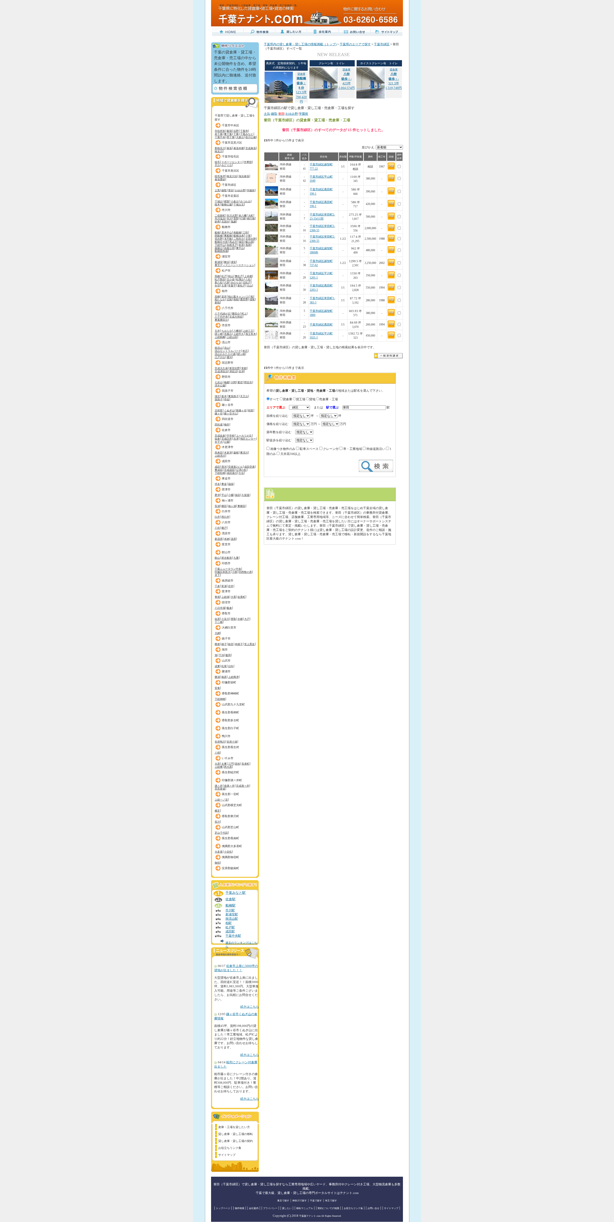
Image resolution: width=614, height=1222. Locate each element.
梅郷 (226, 382)
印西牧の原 (245, 571)
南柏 (236, 299)
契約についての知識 (328, 1208)
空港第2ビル (235, 466)
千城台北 (238, 204)
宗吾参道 (220, 788)
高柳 (217, 296)
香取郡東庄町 (230, 816)
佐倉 (217, 438)
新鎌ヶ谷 (241, 410)
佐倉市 (226, 430)
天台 (217, 165)
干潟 (221, 655)
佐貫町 (241, 596)
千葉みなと (246, 134)
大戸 (246, 618)
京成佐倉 (220, 435)
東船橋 (228, 235)
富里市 (226, 544)
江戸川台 (220, 357)
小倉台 (235, 201)
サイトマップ (227, 1155)
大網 (217, 633)
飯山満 (249, 241)
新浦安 (219, 262)
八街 (217, 527)
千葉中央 (220, 137)
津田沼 (233, 371)
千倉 (217, 586)
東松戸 (239, 276)
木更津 (228, 452)
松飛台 (240, 279)
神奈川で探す (299, 1200)
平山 (224, 495)
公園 (226, 441)
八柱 (248, 279)
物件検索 (239, 1208)
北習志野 (250, 238)
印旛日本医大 (222, 571)
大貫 (233, 596)
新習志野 (234, 368)
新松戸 (241, 285)
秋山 (230, 276)
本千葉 (219, 134)
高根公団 (229, 248)
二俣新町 (220, 215)
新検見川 (220, 148)
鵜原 (224, 676)
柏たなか (220, 299)
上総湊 (225, 596)
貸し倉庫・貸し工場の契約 (235, 1141)
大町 (250, 215)
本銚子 (239, 644)
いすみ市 (227, 758)
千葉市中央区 (230, 125)
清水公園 (220, 385)
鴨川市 (226, 736)
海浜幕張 (244, 176)
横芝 (217, 810)
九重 (236, 557)
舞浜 (226, 262)
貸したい (287, 1208)
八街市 (226, 522)
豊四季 (244, 299)
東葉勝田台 (221, 319)
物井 (226, 424)
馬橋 (217, 276)
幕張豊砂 (220, 179)
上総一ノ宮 (221, 799)
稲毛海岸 (220, 176)
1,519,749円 (393, 88)
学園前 (251, 190)
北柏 (229, 299)
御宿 (217, 862)
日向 (230, 666)
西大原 (228, 766)
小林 (234, 571)
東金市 (226, 478)
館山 (217, 557)
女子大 (219, 441)
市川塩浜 (220, 218)
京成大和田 (235, 316)
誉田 (230, 190)
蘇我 (229, 130)
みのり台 (236, 282)
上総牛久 (238, 333)
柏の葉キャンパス (238, 296)
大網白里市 (229, 627)
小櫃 (230, 495)
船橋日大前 (221, 241)
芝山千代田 (221, 832)
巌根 (236, 452)
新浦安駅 (231, 914)
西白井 (225, 516)
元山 (249, 285)
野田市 (226, 376)
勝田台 (236, 313)
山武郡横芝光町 (232, 805)
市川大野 (232, 215)
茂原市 (226, 533)
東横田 (241, 506)
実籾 (244, 368)
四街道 (219, 424)
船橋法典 (238, 235)
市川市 (226, 210)
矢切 (217, 285)
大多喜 (219, 851)
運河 (229, 357)
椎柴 (217, 644)
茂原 (233, 538)
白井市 (226, 511)
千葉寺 (244, 130)
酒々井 (219, 785)
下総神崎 (220, 699)
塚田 (241, 241)
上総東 (219, 766)
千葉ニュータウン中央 (228, 568)
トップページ (223, 1208)
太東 (224, 763)
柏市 (225, 291)
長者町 (245, 763)
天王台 (244, 396)
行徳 (242, 218)
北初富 (219, 410)
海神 (248, 245)
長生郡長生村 (230, 747)
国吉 (237, 763)
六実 (226, 282)
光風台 (228, 333)
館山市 (226, 552)
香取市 (226, 613)
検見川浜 (232, 176)
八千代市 (227, 308)
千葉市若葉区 (230, 196)
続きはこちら (249, 1006)
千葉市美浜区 (230, 170)
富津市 (226, 591)
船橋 (217, 232)
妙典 (217, 221)
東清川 (244, 452)
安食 (217, 688)
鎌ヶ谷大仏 (230, 413)
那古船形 (226, 557)
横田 (224, 506)
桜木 (217, 204)
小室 (248, 235)
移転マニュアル (304, 1208)
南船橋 (237, 232)
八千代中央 (221, 316)
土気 (217, 190)
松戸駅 (230, 927)
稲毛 (217, 162)
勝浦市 (226, 671)
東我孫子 (233, 396)
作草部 (248, 162)
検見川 (219, 151)
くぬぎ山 (229, 410)
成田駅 (230, 931)
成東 (217, 666)
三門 (230, 763)
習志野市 (227, 362)
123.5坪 (301, 83)
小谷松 (228, 851)
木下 (217, 575)
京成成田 (229, 469)
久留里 (245, 495)
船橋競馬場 (221, 251)
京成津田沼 (221, 371)
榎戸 (224, 527)
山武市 (226, 660)
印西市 (226, 563)
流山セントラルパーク (228, 350)
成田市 (226, 461)
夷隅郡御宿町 (230, 857)
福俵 (230, 484)
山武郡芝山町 (230, 827)
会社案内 (254, 1208)
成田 (217, 466)
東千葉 (228, 134)
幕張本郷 (238, 148)
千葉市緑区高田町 (321, 324)
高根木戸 (232, 245)
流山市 (226, 342)
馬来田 (219, 452)
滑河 (224, 466)
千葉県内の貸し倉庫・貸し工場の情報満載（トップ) (300, 44)
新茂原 (219, 538)
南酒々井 (229, 785)
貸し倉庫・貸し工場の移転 (235, 1134)
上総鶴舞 (220, 337)
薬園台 (219, 248)
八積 (217, 752)
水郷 (240, 618)
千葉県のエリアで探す (355, 44)
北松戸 (247, 282)
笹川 (217, 821)
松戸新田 (220, 279)
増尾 (252, 299)
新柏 (217, 302)
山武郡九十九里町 (233, 704)
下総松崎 (220, 472)
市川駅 (230, 910)
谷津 (241, 371)
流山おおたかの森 (225, 354)
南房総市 (227, 580)
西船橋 (219, 235)
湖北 (217, 396)
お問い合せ (373, 1208)
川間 (233, 382)
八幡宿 (237, 330)
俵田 (237, 495)
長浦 (217, 506)
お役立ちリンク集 (229, 1148)
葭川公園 (250, 137)
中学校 (231, 435)
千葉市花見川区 (232, 142)
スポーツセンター (231, 162)
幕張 (229, 148)
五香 (224, 285)
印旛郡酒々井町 (232, 780)
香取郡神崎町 (230, 693)
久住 (241, 472)
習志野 (219, 238)
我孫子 (219, 399)
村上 (244, 313)
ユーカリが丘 (244, 435)
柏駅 (228, 923)
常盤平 (232, 285)
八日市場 (220, 607)
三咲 (245, 232)
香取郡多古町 (230, 720)
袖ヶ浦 (232, 506)
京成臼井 (226, 438)
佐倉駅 (230, 899)
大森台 (240, 137)
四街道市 (227, 419)
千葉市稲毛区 (230, 156)
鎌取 (224, 190)
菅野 (236, 218)
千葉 (236, 134)
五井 (217, 330)
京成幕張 (250, 148)
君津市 (226, 489)
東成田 (219, 469)
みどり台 (226, 165)
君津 (217, 495)
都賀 (226, 201)
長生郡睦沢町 (230, 772)
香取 (233, 618)
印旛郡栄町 (229, 682)
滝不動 (228, 238)
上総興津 (233, 676)
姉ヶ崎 (219, 333)
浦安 (233, 262)
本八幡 (243, 215)
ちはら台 (226, 330)
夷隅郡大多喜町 (232, 846)
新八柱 (219, 282)
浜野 (236, 130)
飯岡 (228, 655)
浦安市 (226, 256)
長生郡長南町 (230, 838)
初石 (245, 350)
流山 (226, 347)
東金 (224, 484)
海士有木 (250, 333)
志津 (236, 438)
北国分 (225, 221)
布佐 (226, 399)
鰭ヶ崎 (241, 354)
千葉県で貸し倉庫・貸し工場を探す (235, 116)
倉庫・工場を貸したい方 (234, 1127)
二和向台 (238, 238)
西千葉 (231, 137)
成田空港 (249, 466)
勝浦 (217, 676)
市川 (229, 218)
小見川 (225, 618)
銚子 (224, 644)
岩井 (230, 586)
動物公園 (226, 204)
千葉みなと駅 (235, 893)
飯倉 (229, 607)
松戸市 (226, 270)
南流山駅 (231, 918)
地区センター (248, 438)
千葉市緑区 (229, 184)
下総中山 (220, 245)
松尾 (224, 666)
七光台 (219, 382)
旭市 (225, 649)
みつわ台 (245, 201)
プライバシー (270, 1208)
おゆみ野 (240, 190)
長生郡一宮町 (230, 794)
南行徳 (251, 218)
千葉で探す (316, 1200)
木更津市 (227, 447)
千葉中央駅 (233, 935)
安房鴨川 (220, 741)
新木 (224, 396)
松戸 (224, 276)
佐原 (217, 618)
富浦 (224, 586)
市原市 (226, 325)
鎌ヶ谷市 (227, 405)
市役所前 (220, 130)
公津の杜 (241, 469)
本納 (226, 538)
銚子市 (226, 638)
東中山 (240, 248)
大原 (217, 763)
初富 (250, 410)
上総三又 (248, 330)
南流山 (219, 347)
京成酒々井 (242, 785)
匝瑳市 (226, 602)
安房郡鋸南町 (230, 868)
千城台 (219, 201)
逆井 (224, 296)
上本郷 (248, 276)
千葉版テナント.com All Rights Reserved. (320, 1216)
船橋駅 (230, 905)
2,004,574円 (346, 88)
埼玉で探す (331, 1200)
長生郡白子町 (230, 728)
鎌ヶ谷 (219, 413)
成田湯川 (232, 472)
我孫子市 (227, 390)
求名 (217, 484)
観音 (230, 644)
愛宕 (240, 382)
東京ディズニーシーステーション (234, 265)
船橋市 (226, 227)
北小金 (231, 279)
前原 (241, 245)
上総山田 (232, 337)
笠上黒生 (249, 644)
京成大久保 (221, 368)
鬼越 (233, 221)
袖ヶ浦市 (227, 500)
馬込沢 (233, 241)
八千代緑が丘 (222, 313)
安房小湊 (232, 741)
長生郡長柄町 (230, 712)
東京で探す (283, 1200)
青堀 (217, 596)
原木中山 (226, 232)
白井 (217, 516)
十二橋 (219, 622)
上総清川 (220, 455)
